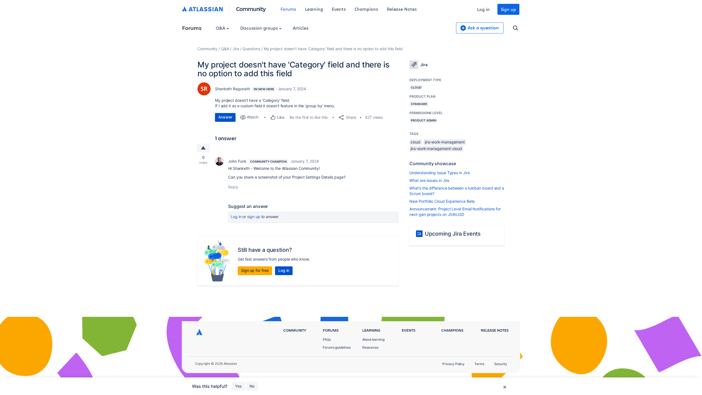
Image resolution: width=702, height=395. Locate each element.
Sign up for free (255, 270)
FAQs (327, 339)
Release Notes (402, 9)
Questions (251, 48)
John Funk (237, 161)
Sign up (508, 9)
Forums (288, 9)
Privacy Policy (453, 364)
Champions (366, 9)
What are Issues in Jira (429, 180)
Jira (236, 48)
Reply (233, 187)
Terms (479, 364)
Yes (238, 386)
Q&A (221, 28)
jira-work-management (445, 142)
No (252, 386)
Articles (300, 28)
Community (251, 9)
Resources (370, 347)
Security (500, 364)
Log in (483, 9)
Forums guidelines (337, 347)
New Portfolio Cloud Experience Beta (442, 201)
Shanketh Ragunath (232, 88)
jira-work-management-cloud (436, 148)
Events (339, 9)
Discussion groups (259, 28)
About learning (373, 339)
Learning (314, 9)
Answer (225, 117)
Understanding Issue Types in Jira (439, 172)
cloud (415, 142)
